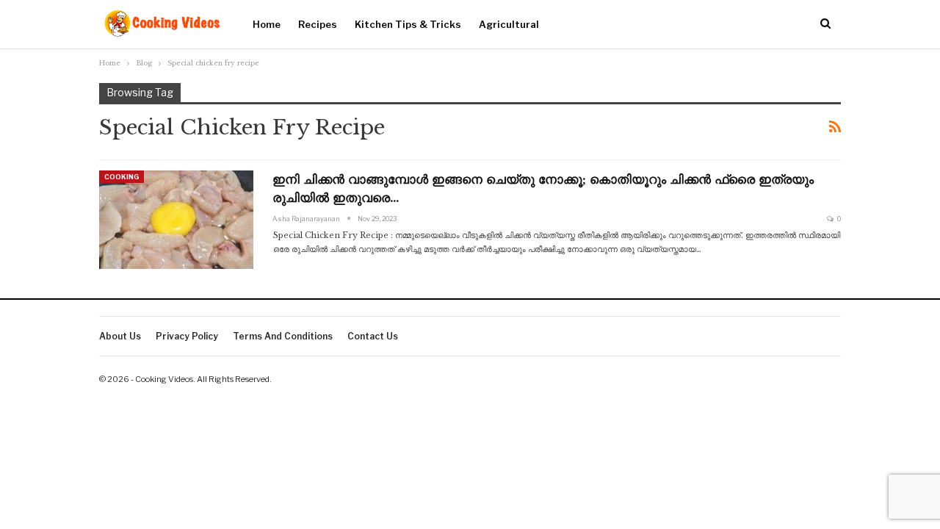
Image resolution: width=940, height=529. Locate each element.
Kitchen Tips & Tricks (408, 24)
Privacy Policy (187, 336)
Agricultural (509, 24)
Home (267, 24)
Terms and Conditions (283, 336)
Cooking (121, 177)
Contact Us (372, 336)
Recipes (317, 24)
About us (120, 336)
